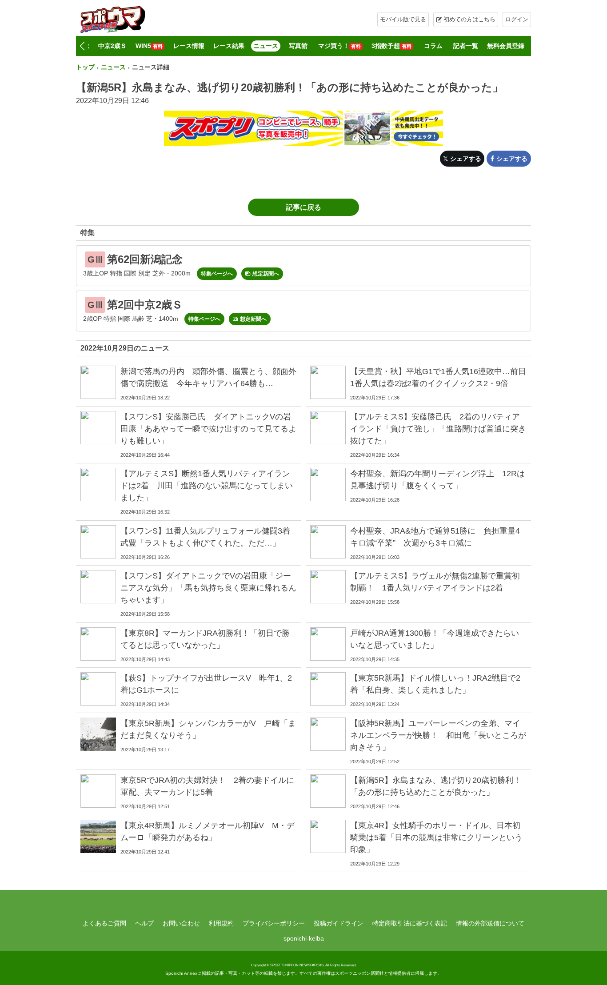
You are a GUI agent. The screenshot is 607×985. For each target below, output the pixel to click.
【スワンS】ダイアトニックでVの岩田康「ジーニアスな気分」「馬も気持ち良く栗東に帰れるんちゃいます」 (208, 587)
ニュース (265, 45)
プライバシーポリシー (274, 923)
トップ (85, 67)
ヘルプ (144, 923)
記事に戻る (303, 207)
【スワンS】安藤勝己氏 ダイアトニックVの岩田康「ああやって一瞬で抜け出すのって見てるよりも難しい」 (208, 428)
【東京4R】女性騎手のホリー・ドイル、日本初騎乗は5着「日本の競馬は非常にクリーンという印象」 (436, 837)
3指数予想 (391, 45)
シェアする (465, 158)
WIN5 (149, 45)
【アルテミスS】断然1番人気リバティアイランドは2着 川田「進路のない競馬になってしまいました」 (206, 485)
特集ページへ (217, 274)
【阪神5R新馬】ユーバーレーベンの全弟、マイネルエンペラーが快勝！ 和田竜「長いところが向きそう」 (438, 735)
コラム (433, 45)
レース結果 (228, 45)
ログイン (516, 19)
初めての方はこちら (469, 19)
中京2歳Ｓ (112, 45)
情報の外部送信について (490, 923)
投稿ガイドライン (338, 923)
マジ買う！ (339, 45)
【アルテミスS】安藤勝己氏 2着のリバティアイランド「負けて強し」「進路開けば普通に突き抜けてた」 (438, 428)
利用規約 (221, 923)
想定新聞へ (265, 274)
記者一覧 (465, 45)
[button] (82, 46)
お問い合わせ (181, 923)
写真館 (298, 45)
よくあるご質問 (104, 923)
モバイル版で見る (403, 19)
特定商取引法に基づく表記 (409, 923)
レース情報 (188, 45)
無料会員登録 (505, 45)
